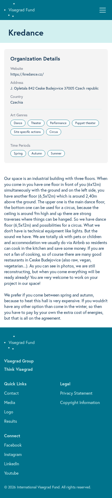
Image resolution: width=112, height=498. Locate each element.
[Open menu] (102, 10)
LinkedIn (11, 463)
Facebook (13, 445)
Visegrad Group (19, 361)
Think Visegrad (18, 369)
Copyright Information (80, 402)
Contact (11, 393)
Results (10, 421)
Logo (8, 411)
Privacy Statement (76, 393)
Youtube (11, 473)
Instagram (13, 454)
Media (9, 402)
